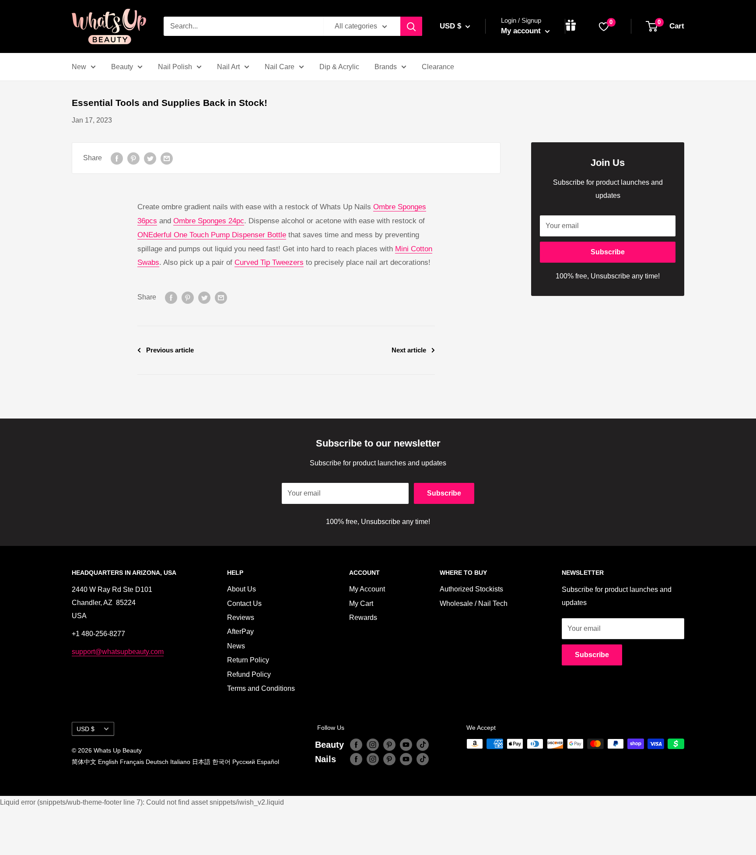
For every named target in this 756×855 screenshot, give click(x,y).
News (236, 646)
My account (522, 31)
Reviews (240, 617)
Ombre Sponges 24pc (208, 221)
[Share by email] (167, 158)
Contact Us (244, 603)
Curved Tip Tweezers (269, 262)
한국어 (221, 761)
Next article (409, 350)
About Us (241, 589)
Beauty (122, 66)
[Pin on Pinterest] (133, 158)
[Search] (411, 26)
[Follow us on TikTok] (422, 745)
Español (268, 761)
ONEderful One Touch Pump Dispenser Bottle (211, 235)
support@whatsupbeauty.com (118, 651)
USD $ (85, 729)
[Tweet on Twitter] (150, 158)
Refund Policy (249, 674)
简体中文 (84, 761)
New (79, 66)
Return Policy (248, 660)
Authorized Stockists (471, 589)
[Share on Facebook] (117, 158)
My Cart (361, 603)
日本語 (201, 761)
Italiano (180, 761)
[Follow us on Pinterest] (389, 745)
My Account (367, 589)
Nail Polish (175, 66)
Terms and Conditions (261, 688)
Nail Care (279, 66)
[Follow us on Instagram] (373, 745)
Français (132, 761)
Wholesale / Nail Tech (474, 603)
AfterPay (240, 631)
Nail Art (228, 66)
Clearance (438, 66)
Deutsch (157, 761)
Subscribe (608, 252)
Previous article (170, 350)
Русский (243, 761)
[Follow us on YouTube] (406, 745)
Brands (385, 66)
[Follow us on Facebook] (356, 745)
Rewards (363, 617)
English (108, 761)
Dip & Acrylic (339, 66)
